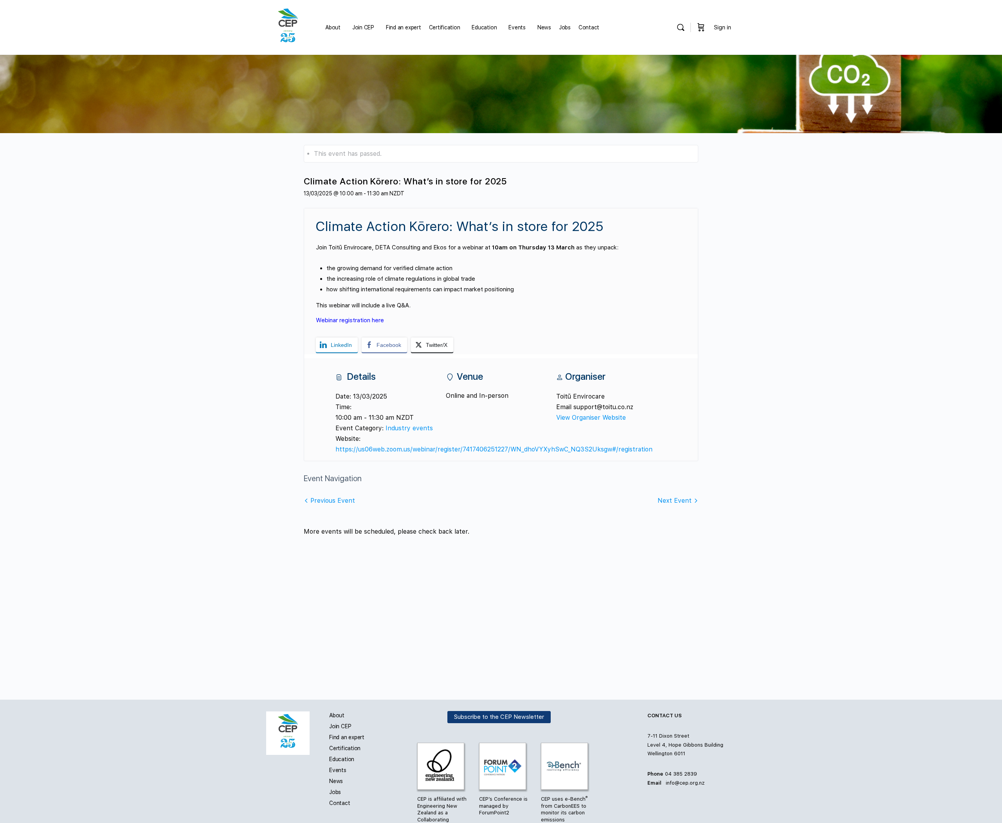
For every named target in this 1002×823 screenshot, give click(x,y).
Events (337, 770)
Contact (339, 803)
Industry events (409, 428)
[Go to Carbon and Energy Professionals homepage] (288, 26)
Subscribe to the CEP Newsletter (499, 717)
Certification (344, 748)
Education (341, 759)
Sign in (722, 27)
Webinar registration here (350, 320)
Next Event (675, 500)
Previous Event (332, 500)
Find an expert (346, 737)
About (336, 715)
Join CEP (340, 726)
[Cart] (701, 27)
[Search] (680, 27)
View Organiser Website (591, 417)
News (336, 781)
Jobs (335, 792)
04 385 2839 (681, 774)
